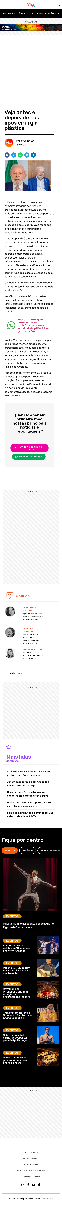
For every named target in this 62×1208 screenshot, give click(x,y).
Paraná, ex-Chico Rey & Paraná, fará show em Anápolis (16, 970)
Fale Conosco (31, 1158)
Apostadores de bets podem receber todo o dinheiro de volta (33, 617)
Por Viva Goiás (25, 140)
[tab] (10, 850)
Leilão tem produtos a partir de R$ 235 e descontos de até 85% (30, 814)
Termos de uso (31, 1176)
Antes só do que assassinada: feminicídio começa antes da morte (31, 639)
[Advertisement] (31, 67)
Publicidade (31, 1164)
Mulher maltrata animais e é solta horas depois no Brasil (33, 655)
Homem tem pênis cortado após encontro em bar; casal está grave (27, 794)
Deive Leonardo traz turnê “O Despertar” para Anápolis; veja (16, 1038)
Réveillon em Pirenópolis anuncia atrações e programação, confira (16, 992)
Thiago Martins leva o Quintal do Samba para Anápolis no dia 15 (17, 1015)
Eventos (12, 916)
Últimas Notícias (14, 13)
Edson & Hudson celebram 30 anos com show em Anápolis (17, 948)
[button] (7, 155)
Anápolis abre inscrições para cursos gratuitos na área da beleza (29, 773)
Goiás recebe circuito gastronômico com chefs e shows (16, 1060)
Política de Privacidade (31, 1170)
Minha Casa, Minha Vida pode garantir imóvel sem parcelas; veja (29, 804)
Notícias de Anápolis (45, 13)
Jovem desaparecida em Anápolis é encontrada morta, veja (28, 783)
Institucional (31, 1152)
